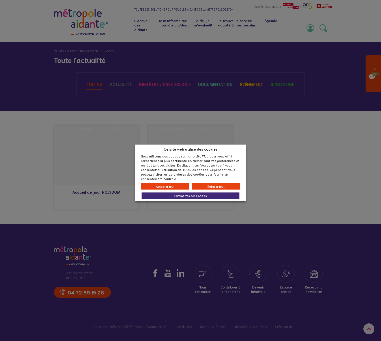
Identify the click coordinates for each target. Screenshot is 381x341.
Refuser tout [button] (215, 186)
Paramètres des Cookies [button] (190, 195)
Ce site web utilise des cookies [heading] (191, 148)
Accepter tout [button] (165, 186)
